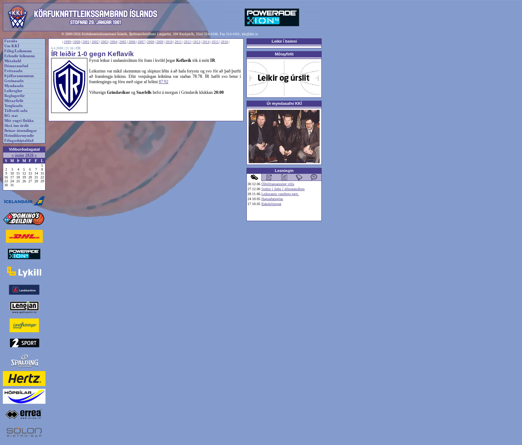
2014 (206, 42)
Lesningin (284, 170)
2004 (113, 42)
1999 (67, 42)
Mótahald (12, 61)
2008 (150, 42)
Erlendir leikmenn (19, 56)
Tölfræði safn (15, 111)
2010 (169, 42)
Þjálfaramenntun (19, 76)
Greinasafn (13, 81)
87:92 (163, 81)
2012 (187, 42)
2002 (95, 42)
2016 (224, 42)
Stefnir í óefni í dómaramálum (283, 189)
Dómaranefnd (16, 66)
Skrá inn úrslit (16, 126)
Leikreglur (13, 91)
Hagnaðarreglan (272, 199)
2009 (159, 42)
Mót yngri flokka (19, 121)
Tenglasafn (13, 106)
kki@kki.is (250, 34)
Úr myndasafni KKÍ (284, 103)
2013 (196, 42)
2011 (178, 42)
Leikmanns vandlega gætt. (280, 194)
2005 (122, 42)
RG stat (11, 116)
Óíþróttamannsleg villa (277, 184)
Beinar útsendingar (20, 131)
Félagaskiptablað (19, 141)
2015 (215, 42)
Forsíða (10, 41)
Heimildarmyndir (19, 136)
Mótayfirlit (13, 101)
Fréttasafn (13, 71)
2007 (141, 42)
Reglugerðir (14, 96)
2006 (132, 42)
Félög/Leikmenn (18, 51)
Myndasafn (13, 86)
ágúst (19, 155)
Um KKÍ (11, 46)
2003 (104, 42)
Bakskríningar (271, 204)
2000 (76, 42)
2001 (85, 42)
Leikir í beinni (284, 41)
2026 (29, 155)
